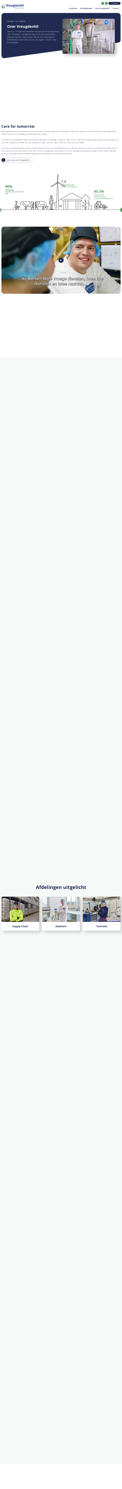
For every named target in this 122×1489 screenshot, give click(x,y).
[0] (106, 3)
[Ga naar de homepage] (12, 6)
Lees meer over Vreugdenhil (17, 160)
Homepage (10, 21)
